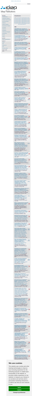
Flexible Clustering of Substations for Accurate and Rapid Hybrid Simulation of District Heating (21, 259)
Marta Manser (17, 177)
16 (19, 18)
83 (18, 24)
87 (24, 24)
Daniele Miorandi (23, 292)
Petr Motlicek (21, 59)
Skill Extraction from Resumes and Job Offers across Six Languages (21, 216)
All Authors (4, 28)
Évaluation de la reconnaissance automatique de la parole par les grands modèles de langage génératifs (20, 249)
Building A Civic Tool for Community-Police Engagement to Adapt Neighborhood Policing (21, 299)
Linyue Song (19, 146)
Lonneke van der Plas (22, 219)
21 (27, 18)
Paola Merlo (17, 124)
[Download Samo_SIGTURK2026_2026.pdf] (29, 136)
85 (21, 24)
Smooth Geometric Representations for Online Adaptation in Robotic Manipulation (21, 48)
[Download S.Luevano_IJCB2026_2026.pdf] (29, 80)
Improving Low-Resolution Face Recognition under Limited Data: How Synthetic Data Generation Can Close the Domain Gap (21, 80)
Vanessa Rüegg (25, 176)
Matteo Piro (20, 321)
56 (19, 21)
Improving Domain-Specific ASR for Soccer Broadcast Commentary (21, 58)
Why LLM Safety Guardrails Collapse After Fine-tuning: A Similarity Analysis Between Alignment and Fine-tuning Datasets (21, 144)
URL (28, 99)
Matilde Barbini (17, 190)
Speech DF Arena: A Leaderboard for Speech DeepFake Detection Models (21, 280)
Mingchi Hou (17, 327)
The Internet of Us (18, 288)
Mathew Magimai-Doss (20, 212)
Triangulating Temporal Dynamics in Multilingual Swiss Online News (21, 355)
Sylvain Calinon (17, 44)
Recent (3, 34)
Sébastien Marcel (21, 93)
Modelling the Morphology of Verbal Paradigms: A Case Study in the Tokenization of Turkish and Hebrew (21, 136)
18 (22, 18)
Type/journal (4, 45)
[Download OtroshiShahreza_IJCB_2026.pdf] (29, 36)
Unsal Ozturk (17, 82)
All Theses (4, 27)
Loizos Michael (23, 288)
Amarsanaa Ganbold (24, 290)
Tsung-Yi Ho (24, 146)
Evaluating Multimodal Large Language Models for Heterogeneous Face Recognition (21, 36)
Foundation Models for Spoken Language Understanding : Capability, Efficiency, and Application (21, 88)
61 (27, 21)
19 (24, 18)
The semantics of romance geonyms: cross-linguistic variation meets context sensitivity (21, 116)
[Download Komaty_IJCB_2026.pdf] (29, 110)
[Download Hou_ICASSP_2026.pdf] (29, 334)
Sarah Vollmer (24, 302)
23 (14, 19)
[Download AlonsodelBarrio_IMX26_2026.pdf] (29, 342)
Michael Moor (24, 275)
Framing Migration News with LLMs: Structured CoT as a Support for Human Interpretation (21, 224)
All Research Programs (6, 31)
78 (22, 23)
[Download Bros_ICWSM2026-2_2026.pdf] (29, 356)
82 (28, 23)
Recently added (5, 48)
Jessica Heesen (17, 292)
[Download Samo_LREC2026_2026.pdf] (29, 129)
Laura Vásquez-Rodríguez (19, 217)
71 (27, 22)
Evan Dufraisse (19, 356)
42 (28, 20)
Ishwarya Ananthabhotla (20, 268)
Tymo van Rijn (17, 64)
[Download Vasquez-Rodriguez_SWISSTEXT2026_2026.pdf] (29, 216)
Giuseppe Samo (17, 130)
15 (17, 18)
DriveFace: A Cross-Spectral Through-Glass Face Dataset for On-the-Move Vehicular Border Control (21, 153)
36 (19, 20)
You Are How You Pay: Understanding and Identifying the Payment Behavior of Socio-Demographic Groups (21, 196)
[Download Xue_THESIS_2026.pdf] (29, 104)
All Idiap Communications (6, 19)
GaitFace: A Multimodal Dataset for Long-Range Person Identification (21, 110)
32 (28, 19)
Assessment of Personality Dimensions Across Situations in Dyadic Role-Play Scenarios (20, 159)
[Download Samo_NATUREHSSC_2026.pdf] (29, 116)
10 (25, 17)
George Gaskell (17, 291)
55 (17, 21)
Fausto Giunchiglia (18, 294)
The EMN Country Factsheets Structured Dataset (20, 52)
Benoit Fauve (21, 283)
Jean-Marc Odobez (23, 268)
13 (14, 18)
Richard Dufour (17, 254)
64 (16, 22)
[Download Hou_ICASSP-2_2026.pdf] (29, 326)
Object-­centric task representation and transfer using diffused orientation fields (21, 43)
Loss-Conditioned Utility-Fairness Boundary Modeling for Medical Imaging (21, 72)
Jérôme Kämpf (24, 321)
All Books (4, 22)
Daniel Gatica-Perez (21, 53)
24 (16, 19)
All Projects (4, 30)
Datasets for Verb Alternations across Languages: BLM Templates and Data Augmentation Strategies (21, 129)
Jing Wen (18, 225)
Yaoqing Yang (21, 147)
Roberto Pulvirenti (23, 64)
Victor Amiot (20, 230)
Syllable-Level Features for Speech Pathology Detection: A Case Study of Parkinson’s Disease (21, 314)
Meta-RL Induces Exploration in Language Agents (20, 274)
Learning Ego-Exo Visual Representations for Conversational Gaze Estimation (21, 266)
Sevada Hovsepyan (23, 175)
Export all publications (6, 39)
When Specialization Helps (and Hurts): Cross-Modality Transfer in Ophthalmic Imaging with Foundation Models (21, 240)
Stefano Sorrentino (18, 191)
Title (3, 43)
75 (17, 23)
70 (25, 22)
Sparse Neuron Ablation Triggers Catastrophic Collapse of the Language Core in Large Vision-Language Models (20, 182)
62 (28, 21)
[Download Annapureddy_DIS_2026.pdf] (29, 299)
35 (17, 20)
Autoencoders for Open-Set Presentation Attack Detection (20, 92)
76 (19, 23)
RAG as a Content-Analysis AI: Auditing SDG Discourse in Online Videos (21, 203)
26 (19, 19)
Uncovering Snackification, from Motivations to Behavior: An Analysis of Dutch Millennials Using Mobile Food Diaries (21, 166)
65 (17, 22)
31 (27, 19)
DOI (28, 117)
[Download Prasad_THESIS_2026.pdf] (29, 98)
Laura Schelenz (25, 293)
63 (14, 22)
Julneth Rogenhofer (18, 218)
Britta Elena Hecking (18, 303)
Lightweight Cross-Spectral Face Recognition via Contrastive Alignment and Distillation (21, 309)
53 (14, 21)
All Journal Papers (5, 21)
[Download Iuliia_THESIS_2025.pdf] (29, 350)
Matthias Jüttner (20, 198)
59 (24, 21)
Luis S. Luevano (23, 81)
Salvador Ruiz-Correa (18, 293)
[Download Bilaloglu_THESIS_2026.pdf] (29, 48)
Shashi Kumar (17, 251)
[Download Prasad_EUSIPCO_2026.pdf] (29, 211)
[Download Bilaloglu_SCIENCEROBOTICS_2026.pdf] (29, 43)
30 (25, 19)
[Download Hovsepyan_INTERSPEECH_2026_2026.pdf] (29, 174)
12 (28, 17)
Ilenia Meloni (22, 65)
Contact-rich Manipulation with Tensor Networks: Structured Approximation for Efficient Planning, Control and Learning (21, 104)
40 (25, 20)
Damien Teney (19, 275)
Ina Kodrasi (22, 327)
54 (16, 21)
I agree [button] (19, 387)
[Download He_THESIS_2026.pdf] (29, 88)
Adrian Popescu (25, 356)
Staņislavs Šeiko (22, 300)
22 (28, 18)
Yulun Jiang (23, 274)
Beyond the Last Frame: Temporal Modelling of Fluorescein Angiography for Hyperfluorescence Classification (21, 63)
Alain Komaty (17, 111)
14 (16, 18)
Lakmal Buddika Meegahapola (21, 168)
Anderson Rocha (17, 94)
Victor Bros (19, 204)
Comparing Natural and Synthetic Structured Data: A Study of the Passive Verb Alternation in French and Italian (21, 122)
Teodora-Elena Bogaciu (22, 232)
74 (16, 23)
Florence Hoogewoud (18, 236)
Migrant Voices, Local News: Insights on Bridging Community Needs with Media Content (20, 342)
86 (23, 24)
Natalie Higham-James (18, 301)
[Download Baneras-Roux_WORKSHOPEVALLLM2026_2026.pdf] (29, 249)
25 (17, 19)
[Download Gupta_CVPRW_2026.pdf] (29, 266)
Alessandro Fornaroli (18, 302)
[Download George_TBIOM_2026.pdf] (29, 309)
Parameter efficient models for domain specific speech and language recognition (20, 98)
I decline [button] (19, 389)
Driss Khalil (22, 251)
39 (24, 20)
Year (3, 46)
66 (19, 22)
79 (24, 23)
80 (25, 23)
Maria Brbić (16, 276)
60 (25, 21)
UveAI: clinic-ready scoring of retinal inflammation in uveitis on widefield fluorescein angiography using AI (21, 229)
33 (14, 20)
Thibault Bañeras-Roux (22, 250)
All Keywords (4, 33)
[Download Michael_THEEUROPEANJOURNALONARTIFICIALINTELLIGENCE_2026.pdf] (29, 289)
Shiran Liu (25, 252)
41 (27, 20)
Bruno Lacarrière (21, 262)
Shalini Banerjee (17, 233)
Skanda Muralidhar (20, 161)
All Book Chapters (5, 24)
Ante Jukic (18, 336)
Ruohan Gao (19, 267)
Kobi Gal (19, 290)
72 (28, 22)
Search (3, 36)
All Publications (5, 16)
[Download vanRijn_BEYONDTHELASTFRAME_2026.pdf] (29, 63)
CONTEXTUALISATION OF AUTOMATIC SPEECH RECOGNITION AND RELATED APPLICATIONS (20, 350)
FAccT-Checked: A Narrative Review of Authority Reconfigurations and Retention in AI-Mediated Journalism (21, 189)
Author (3, 42)
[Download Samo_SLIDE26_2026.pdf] (29, 122)
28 (22, 19)
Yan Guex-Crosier (21, 234)
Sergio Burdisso (20, 252)
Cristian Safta (20, 205)
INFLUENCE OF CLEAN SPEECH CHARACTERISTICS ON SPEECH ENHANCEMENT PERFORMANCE (20, 326)
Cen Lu (22, 183)
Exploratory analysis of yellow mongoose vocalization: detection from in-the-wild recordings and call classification (21, 174)
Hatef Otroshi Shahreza (21, 31)
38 (22, 20)
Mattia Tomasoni (23, 66)
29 (24, 19)
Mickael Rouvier (17, 253)
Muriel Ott (16, 232)
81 (27, 23)
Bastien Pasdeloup (21, 261)
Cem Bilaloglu (22, 49)
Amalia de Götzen (21, 289)
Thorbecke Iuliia (23, 351)
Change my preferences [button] (19, 392)
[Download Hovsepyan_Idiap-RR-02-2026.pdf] (29, 314)
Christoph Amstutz (24, 233)
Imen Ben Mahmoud (18, 176)
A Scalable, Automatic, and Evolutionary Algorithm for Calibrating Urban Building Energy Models (21, 320)
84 (20, 24)
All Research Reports (6, 18)
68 (22, 22)
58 (22, 21)
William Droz (25, 301)
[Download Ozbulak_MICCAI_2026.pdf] (29, 72)
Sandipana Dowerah (21, 281)
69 (24, 22)
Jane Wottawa (22, 253)
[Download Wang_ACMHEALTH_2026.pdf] (29, 166)
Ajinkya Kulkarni (20, 282)
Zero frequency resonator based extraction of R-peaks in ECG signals (21, 211)
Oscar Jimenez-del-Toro (22, 231)
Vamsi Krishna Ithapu (18, 269)
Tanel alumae (19, 284)
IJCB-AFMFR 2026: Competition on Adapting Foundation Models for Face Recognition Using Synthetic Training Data (21, 30)
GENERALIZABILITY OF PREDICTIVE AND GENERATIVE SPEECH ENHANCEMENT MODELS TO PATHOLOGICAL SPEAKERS (21, 334)
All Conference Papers (6, 25)
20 (25, 18)
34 (16, 20)
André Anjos (17, 67)
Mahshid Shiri (17, 65)
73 (14, 23)
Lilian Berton (23, 73)
